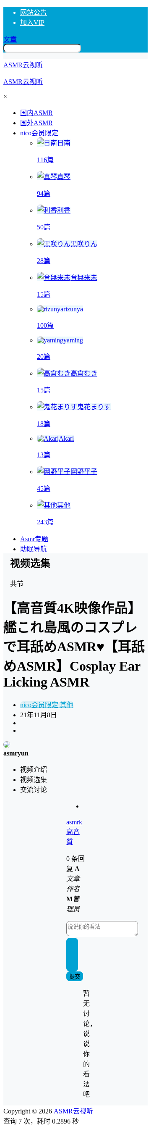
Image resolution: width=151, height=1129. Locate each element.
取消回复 (72, 955)
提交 (74, 977)
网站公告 (33, 12)
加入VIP (32, 22)
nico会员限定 (39, 133)
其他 (65, 704)
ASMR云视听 (72, 1111)
